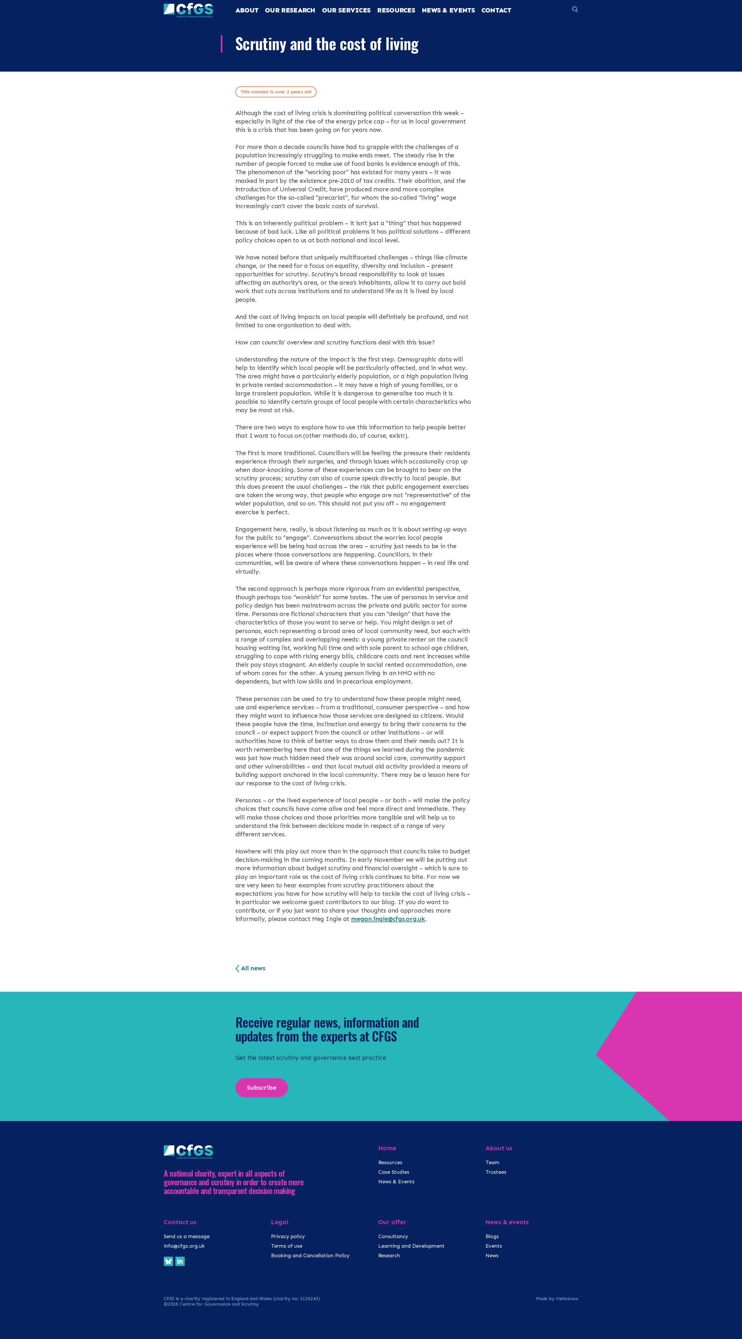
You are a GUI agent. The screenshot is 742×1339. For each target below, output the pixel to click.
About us (498, 1148)
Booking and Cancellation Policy (311, 1255)
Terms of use (286, 1246)
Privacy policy (288, 1236)
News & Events (448, 10)
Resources (390, 1162)
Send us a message (187, 1236)
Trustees (495, 1172)
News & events (507, 1222)
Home (387, 1148)
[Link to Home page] (188, 16)
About (247, 10)
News (492, 1255)
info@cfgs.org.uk (184, 1246)
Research (389, 1255)
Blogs (492, 1236)
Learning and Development (411, 1246)
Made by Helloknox (557, 1298)
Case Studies (393, 1172)
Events (493, 1246)
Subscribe (261, 1087)
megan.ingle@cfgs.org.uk (388, 919)
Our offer (392, 1222)
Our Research (290, 10)
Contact (496, 10)
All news (253, 968)
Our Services (346, 10)
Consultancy (393, 1236)
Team (492, 1162)
